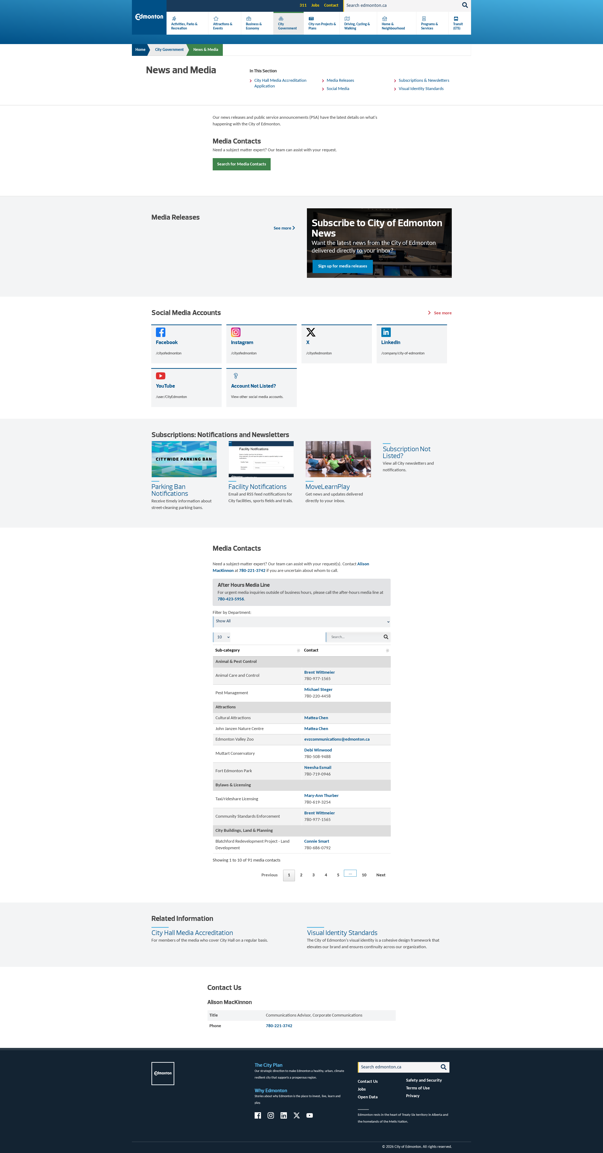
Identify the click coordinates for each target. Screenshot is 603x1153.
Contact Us (368, 1081)
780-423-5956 (231, 599)
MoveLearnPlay (328, 487)
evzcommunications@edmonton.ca (337, 739)
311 (303, 5)
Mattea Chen (316, 718)
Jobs (315, 5)
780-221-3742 (252, 571)
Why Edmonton (271, 1090)
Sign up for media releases (342, 266)
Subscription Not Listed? (407, 452)
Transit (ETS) (458, 26)
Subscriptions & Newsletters (424, 80)
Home (140, 50)
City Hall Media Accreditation (192, 933)
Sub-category (227, 650)
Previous (269, 875)
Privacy (413, 1096)
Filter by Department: (232, 613)
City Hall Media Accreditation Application (280, 83)
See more (283, 228)
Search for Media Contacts (241, 164)
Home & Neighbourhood (393, 26)
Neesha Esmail (317, 768)
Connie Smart (316, 841)
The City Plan (268, 1065)
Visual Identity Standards (421, 89)
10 (364, 875)
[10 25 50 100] (222, 637)
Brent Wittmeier (319, 672)
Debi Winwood (318, 750)
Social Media (338, 89)
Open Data (368, 1097)
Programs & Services (429, 26)
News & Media (205, 50)
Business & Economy (254, 26)
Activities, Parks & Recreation (184, 26)
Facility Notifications (257, 487)
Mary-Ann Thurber (321, 796)
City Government (287, 26)
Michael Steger (318, 690)
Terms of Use (418, 1088)
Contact (331, 5)
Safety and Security (424, 1080)
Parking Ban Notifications (169, 490)
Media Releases (340, 80)
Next (381, 875)
